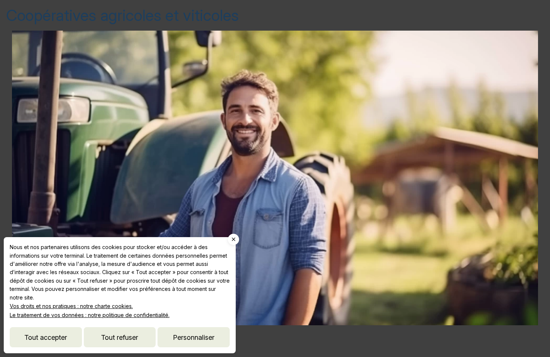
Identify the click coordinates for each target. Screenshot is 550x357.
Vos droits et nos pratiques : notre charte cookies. (71, 306)
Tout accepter (45, 337)
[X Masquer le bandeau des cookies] (233, 239)
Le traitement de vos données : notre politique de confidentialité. (89, 315)
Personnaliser (193, 337)
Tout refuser (119, 337)
